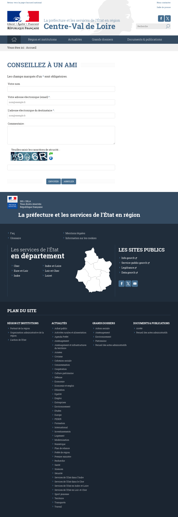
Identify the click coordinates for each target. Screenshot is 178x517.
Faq (12, 233)
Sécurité (58, 473)
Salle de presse (164, 7)
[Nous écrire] (135, 283)
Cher (16, 266)
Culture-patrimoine (64, 373)
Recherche (60, 460)
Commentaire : (16, 123)
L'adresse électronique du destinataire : (31, 110)
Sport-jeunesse (62, 494)
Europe (58, 414)
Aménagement (62, 340)
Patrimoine (100, 340)
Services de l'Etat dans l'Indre (69, 477)
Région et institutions (22, 323)
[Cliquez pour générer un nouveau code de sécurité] (51, 154)
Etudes (58, 410)
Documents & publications (144, 39)
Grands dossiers (102, 39)
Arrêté (139, 328)
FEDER (58, 419)
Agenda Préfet (61, 336)
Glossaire (15, 238)
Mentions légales (75, 233)
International (61, 427)
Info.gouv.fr (128, 258)
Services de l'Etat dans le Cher (69, 481)
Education (60, 389)
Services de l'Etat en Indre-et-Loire (71, 485)
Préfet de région (62, 452)
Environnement (62, 406)
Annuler (69, 181)
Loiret (48, 275)
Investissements (63, 431)
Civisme (59, 356)
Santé (57, 464)
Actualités (75, 39)
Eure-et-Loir (21, 270)
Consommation (62, 364)
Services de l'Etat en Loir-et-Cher (71, 490)
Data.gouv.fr (129, 272)
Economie (59, 381)
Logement (59, 435)
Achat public (61, 328)
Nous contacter (164, 2)
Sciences (59, 469)
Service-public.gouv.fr (135, 262)
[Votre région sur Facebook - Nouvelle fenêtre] (161, 18)
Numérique (60, 444)
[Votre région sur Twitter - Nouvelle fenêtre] (168, 18)
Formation (60, 423)
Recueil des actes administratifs (111, 345)
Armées (58, 352)
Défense (58, 377)
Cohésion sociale (63, 360)
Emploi (58, 398)
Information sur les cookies (81, 238)
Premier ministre (63, 456)
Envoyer (53, 181)
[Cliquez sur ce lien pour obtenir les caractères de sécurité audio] (51, 158)
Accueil (31, 47)
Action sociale (102, 328)
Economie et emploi (64, 385)
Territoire (59, 498)
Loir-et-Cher (52, 270)
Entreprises (60, 402)
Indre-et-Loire (53, 266)
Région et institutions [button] (42, 39)
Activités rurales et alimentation (70, 332)
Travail (58, 506)
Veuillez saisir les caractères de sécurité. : (35, 149)
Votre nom (14, 83)
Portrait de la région (20, 328)
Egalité (58, 394)
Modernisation (62, 439)
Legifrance (128, 267)
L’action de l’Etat (18, 339)
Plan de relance (62, 448)
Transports (60, 502)
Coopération (61, 369)
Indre (17, 275)
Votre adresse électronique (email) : (29, 97)
